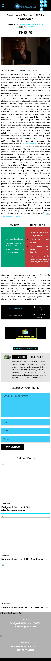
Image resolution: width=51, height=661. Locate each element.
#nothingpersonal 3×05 (15, 308)
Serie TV (39, 24)
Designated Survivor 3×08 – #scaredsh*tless (24, 607)
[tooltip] (41, 2)
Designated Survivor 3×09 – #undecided (22, 558)
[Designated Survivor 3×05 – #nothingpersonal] (25, 623)
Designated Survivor (27, 24)
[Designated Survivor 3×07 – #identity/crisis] (25, 646)
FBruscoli (30, 27)
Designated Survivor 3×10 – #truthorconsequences (15, 509)
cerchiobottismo (31, 144)
